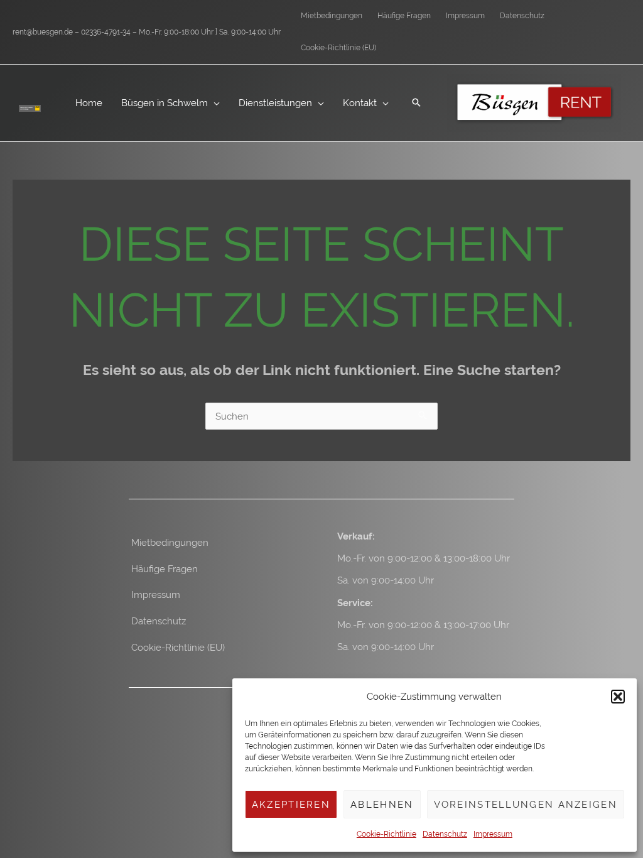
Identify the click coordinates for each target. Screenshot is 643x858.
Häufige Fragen (164, 568)
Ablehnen (381, 804)
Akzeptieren (291, 804)
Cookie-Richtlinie (386, 834)
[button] (618, 696)
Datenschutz (445, 834)
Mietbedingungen (169, 542)
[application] (214, 103)
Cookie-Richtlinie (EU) (178, 647)
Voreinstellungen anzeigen (526, 804)
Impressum (492, 834)
